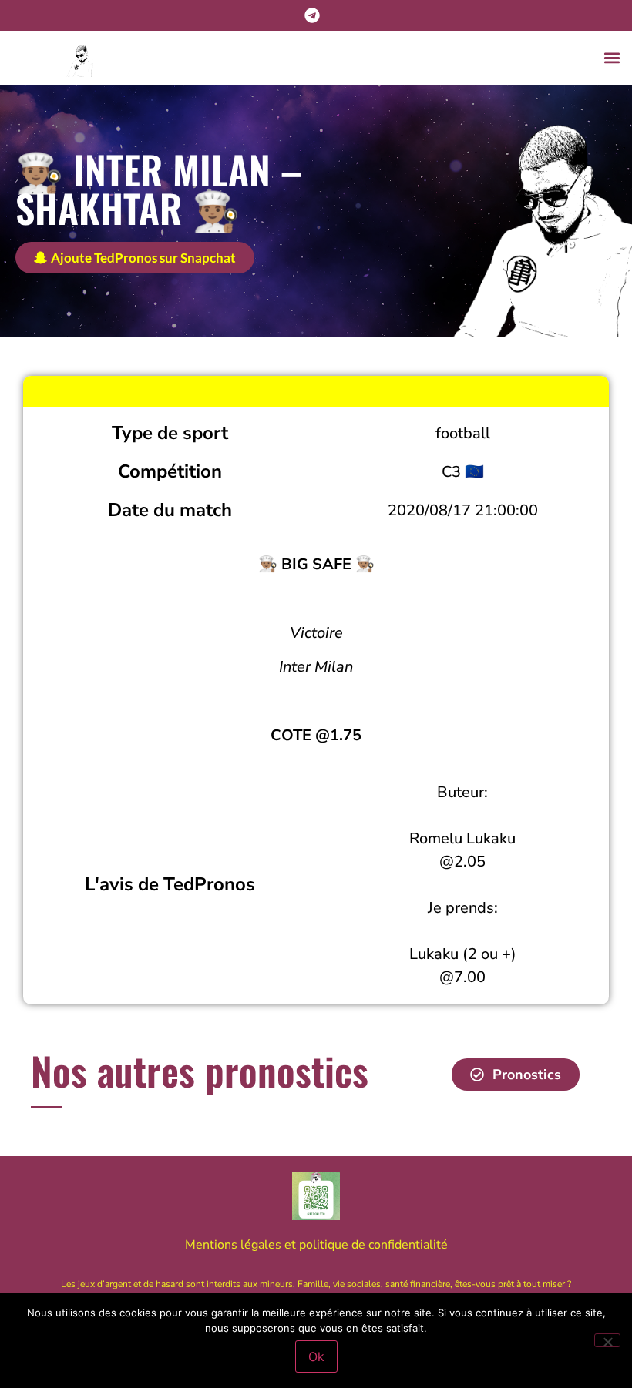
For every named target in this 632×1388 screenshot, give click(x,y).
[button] (611, 58)
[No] (607, 1340)
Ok (316, 1356)
